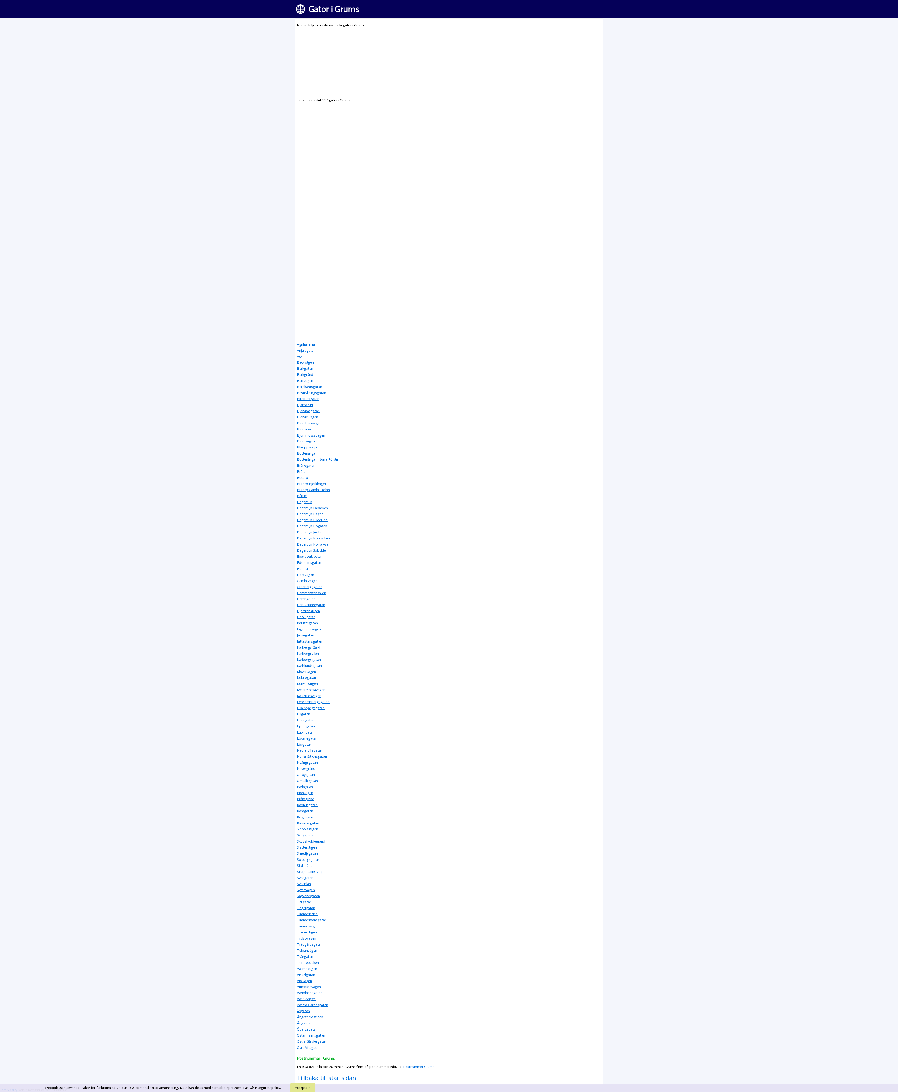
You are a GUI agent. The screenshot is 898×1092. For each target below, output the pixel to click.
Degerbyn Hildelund (312, 520)
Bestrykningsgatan (311, 393)
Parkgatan (305, 787)
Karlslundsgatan (309, 665)
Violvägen (304, 981)
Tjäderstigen (307, 932)
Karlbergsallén (308, 653)
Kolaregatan (306, 677)
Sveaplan (304, 884)
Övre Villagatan (308, 1047)
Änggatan (304, 1023)
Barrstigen (305, 380)
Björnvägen (306, 441)
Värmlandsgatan (309, 993)
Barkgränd (305, 374)
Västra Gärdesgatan (312, 1005)
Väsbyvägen (306, 999)
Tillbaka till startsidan (326, 1078)
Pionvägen (305, 793)
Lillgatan (303, 714)
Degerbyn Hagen (310, 514)
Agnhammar (306, 344)
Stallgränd (305, 865)
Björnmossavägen (311, 435)
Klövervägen (306, 671)
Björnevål (304, 429)
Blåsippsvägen (308, 447)
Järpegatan (305, 635)
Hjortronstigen (308, 611)
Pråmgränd (305, 799)
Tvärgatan (305, 956)
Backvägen (305, 362)
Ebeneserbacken (309, 556)
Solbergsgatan (308, 859)
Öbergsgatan (307, 1029)
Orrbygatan (306, 774)
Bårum (302, 496)
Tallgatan (304, 902)
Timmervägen (308, 926)
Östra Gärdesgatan (312, 1041)
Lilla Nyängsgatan (311, 708)
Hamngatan (306, 599)
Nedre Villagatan (310, 750)
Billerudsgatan (308, 399)
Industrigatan (307, 623)
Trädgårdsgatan (309, 944)
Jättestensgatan (309, 641)
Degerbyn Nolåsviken (313, 538)
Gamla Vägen (307, 581)
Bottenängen (307, 453)
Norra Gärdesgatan (312, 756)
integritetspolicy (267, 1087)
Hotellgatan (306, 617)
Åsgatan (303, 1011)
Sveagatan (305, 877)
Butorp (302, 477)
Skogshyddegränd (311, 841)
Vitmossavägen (309, 986)
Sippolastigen (307, 829)
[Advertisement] (437, 64)
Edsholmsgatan (309, 562)
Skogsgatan (306, 835)
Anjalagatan (306, 350)
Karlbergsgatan (309, 659)
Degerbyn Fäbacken (312, 508)
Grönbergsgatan (309, 587)
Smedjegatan (307, 853)
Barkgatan (305, 368)
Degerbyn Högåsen (312, 526)
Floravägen (305, 574)
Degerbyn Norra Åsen (313, 544)
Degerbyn (304, 502)
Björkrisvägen (307, 417)
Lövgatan (304, 744)
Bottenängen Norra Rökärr (317, 459)
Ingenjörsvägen (309, 629)
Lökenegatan (307, 738)
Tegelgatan (306, 908)
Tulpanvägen (307, 950)
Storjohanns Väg (310, 871)
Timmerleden (307, 914)
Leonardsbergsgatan (313, 702)
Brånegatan (306, 465)
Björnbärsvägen (309, 423)
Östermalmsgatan (311, 1035)
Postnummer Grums (418, 1066)
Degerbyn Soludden (312, 550)
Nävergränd (306, 768)
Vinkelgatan (306, 975)
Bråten (302, 471)
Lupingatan (306, 732)
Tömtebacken (308, 962)
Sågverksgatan (308, 896)
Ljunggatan (306, 726)
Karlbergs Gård (308, 647)
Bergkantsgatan (309, 386)
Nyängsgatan (307, 762)
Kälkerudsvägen (309, 696)
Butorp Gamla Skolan (313, 490)
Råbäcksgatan (308, 823)
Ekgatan (303, 568)
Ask (299, 356)
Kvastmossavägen (311, 689)
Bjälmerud (305, 405)
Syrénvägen (306, 890)
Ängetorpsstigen (310, 1017)
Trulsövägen (306, 938)
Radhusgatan (307, 805)
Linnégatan (305, 720)
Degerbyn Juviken (310, 532)
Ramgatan (305, 811)
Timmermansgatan (312, 920)
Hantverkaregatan (311, 605)
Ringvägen (305, 817)
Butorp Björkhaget (311, 483)
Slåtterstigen (307, 847)
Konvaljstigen (307, 683)
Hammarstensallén (311, 593)
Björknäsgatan (308, 411)
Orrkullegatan (307, 780)
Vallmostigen (307, 968)
